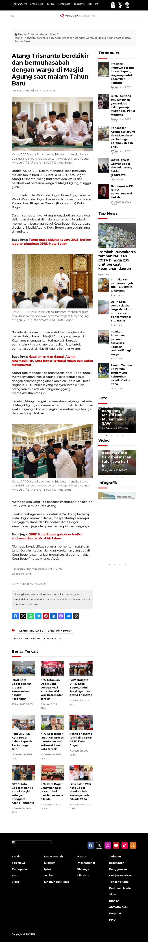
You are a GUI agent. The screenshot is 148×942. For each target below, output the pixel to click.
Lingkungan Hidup (56, 881)
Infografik (107, 482)
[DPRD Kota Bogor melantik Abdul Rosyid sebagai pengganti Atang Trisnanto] (23, 772)
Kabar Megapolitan (43, 34)
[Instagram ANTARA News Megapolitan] (127, 4)
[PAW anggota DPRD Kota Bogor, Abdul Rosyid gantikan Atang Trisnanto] (81, 668)
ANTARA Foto (118, 907)
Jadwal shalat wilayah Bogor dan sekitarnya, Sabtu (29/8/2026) (121, 167)
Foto (102, 398)
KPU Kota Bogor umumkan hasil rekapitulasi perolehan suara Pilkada (52, 791)
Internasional (86, 862)
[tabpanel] (117, 420)
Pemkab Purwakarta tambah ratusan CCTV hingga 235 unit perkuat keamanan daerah (117, 260)
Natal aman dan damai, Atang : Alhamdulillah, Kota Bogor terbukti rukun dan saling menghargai (52, 360)
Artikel (48, 875)
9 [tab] (117, 478)
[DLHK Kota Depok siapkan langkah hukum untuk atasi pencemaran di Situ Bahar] (103, 307)
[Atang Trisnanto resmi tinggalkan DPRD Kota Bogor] (81, 722)
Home (22, 34)
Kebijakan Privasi (120, 875)
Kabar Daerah (53, 856)
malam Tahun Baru (27, 638)
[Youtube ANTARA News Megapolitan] (113, 6)
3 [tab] (117, 435)
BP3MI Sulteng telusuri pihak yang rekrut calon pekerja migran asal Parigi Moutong (123, 105)
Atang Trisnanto (31, 631)
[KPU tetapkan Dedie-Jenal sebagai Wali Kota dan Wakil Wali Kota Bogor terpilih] (52, 668)
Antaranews (20, 4)
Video (104, 440)
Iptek (47, 869)
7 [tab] (133, 473)
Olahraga (83, 869)
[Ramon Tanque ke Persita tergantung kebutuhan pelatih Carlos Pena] (103, 370)
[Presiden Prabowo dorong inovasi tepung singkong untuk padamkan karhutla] (103, 69)
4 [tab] (123, 435)
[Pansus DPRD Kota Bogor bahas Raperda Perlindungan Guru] (23, 722)
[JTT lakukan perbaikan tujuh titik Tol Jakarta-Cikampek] (103, 284)
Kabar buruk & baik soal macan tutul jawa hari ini (116, 459)
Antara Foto (36, 4)
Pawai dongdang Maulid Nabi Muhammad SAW (112, 414)
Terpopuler (64, 4)
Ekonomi (50, 862)
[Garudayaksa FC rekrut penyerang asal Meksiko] (103, 191)
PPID (112, 919)
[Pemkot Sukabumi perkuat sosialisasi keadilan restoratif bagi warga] (103, 337)
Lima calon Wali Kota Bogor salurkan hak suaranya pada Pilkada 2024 (80, 791)
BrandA (114, 900)
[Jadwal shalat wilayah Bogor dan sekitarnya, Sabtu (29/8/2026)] (103, 165)
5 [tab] (128, 435)
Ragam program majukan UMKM (116, 550)
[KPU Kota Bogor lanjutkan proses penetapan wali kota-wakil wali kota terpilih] (52, 722)
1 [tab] (106, 435)
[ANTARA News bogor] (77, 15)
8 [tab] (112, 478)
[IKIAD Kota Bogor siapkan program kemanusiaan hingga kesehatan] (23, 668)
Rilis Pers (93, 4)
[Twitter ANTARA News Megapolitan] (120, 4)
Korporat (115, 913)
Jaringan (115, 856)
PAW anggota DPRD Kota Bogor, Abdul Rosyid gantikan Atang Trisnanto (80, 687)
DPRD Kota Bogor (60, 631)
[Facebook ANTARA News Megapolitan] (113, 4)
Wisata (81, 856)
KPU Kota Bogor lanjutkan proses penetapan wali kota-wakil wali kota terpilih (52, 741)
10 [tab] (123, 478)
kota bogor (52, 638)
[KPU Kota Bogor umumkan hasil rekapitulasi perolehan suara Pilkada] (52, 772)
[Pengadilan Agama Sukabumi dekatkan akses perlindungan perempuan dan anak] (103, 133)
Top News (79, 4)
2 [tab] (112, 435)
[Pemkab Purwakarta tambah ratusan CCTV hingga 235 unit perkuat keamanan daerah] (117, 235)
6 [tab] (128, 473)
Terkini (50, 4)
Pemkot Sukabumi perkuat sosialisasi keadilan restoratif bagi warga (121, 343)
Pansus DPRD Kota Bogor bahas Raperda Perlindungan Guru (22, 741)
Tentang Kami (119, 881)
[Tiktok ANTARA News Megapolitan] (120, 6)
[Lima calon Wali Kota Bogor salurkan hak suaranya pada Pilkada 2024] (81, 772)
